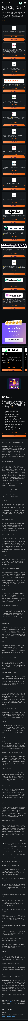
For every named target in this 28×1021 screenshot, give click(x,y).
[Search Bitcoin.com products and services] (21, 3)
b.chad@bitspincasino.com (8, 1016)
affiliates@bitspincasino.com (13, 1001)
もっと (4, 20)
